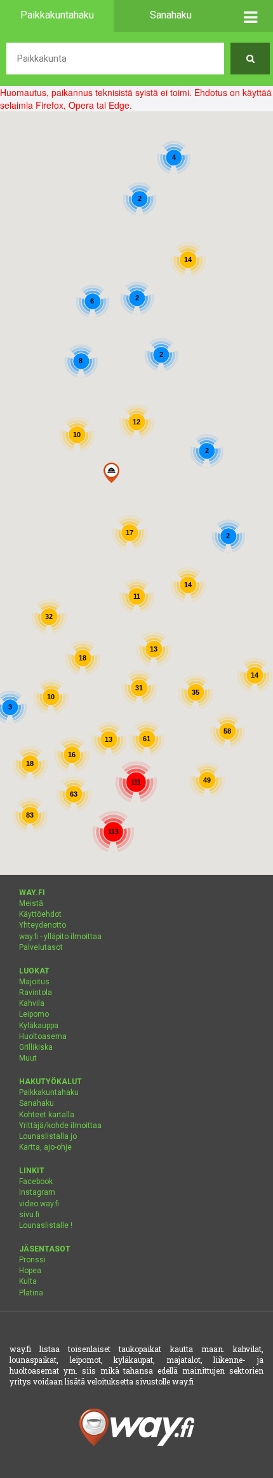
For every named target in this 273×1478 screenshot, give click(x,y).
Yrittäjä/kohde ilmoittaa (60, 1125)
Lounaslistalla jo (48, 1136)
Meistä (31, 903)
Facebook (36, 1181)
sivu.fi (29, 1214)
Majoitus (34, 981)
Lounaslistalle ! (45, 1225)
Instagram (37, 1192)
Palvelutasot (41, 947)
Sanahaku (36, 1103)
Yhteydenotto (42, 925)
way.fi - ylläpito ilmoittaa (60, 936)
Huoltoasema (43, 1036)
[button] (250, 16)
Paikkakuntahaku (49, 1092)
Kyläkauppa (38, 1025)
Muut (28, 1058)
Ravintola (35, 992)
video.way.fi (39, 1203)
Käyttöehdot (40, 914)
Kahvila (31, 1003)
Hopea (30, 1270)
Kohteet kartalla (46, 1114)
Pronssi (32, 1259)
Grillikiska (36, 1047)
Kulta (28, 1281)
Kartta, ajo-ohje (45, 1147)
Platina (31, 1292)
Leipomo (34, 1014)
